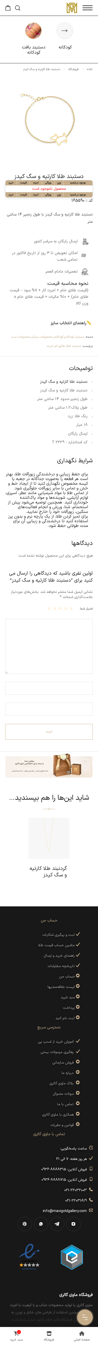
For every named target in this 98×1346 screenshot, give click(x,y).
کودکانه (59, 337)
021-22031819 (77, 1200)
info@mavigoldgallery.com (66, 1211)
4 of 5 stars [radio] (55, 608)
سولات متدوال (64, 1094)
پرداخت (69, 1008)
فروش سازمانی (64, 1062)
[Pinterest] (25, 1224)
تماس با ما (66, 1104)
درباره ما (68, 1073)
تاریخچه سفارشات (62, 966)
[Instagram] (73, 1224)
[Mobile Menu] (87, 8)
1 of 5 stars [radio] (72, 608)
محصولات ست (21, 337)
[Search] (17, 8)
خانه (90, 69)
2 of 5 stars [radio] (66, 608)
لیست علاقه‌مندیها (61, 987)
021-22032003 (76, 1190)
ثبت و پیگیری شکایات (59, 935)
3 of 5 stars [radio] (61, 608)
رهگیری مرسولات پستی (58, 1052)
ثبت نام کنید (65, 1018)
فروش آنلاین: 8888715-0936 (65, 1180)
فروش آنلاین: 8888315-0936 (65, 1169)
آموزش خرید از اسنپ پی (57, 1041)
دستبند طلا (74, 346)
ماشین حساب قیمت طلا (57, 945)
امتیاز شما (86, 608)
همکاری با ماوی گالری (59, 1114)
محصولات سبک (42, 337)
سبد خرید (68, 997)
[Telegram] (57, 1224)
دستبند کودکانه (74, 337)
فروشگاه (73, 69)
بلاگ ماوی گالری (62, 1083)
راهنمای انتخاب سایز (68, 323)
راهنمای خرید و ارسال (60, 955)
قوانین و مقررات (63, 1125)
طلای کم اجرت (56, 346)
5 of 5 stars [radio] (50, 608)
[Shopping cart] (8, 9)
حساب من (67, 976)
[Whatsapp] (41, 1224)
